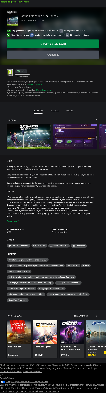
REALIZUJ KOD (53, 55)
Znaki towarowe (63, 388)
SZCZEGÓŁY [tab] (38, 110)
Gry (1, 374)
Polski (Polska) (7, 378)
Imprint (80, 384)
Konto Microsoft (64, 368)
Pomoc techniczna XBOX (82, 364)
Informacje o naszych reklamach (23, 391)
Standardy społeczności (11, 368)
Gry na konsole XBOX (24, 364)
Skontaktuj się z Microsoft (64, 384)
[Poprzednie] (91, 120)
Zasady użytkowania (45, 388)
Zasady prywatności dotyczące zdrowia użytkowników (25, 384)
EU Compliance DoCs (49, 391)
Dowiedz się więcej (34, 84)
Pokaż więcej (12, 220)
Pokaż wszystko (80, 315)
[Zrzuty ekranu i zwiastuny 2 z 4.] (75, 136)
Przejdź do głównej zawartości (14, 1)
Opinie (97, 364)
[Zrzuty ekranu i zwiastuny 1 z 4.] (29, 136)
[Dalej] (96, 120)
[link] (19, 339)
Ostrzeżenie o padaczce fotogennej (39, 368)
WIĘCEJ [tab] (69, 110)
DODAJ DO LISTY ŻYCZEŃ (54, 44)
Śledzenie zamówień (32, 371)
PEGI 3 (19, 71)
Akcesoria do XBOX (61, 364)
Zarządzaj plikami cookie (23, 388)
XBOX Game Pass (43, 364)
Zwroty (18, 371)
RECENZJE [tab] (55, 110)
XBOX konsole (6, 364)
